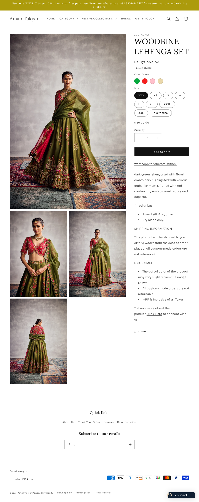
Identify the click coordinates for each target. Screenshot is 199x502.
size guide (141, 122)
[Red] (145, 81)
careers (108, 422)
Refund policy (64, 492)
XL (152, 104)
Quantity (139, 130)
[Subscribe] (130, 444)
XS (155, 95)
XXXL (167, 104)
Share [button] (142, 331)
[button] (68, 19)
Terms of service (103, 492)
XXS (141, 95)
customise (161, 113)
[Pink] (152, 81)
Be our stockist (127, 422)
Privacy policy (83, 492)
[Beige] (160, 81)
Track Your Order (89, 422)
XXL (141, 113)
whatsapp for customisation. (155, 164)
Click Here (154, 314)
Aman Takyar (25, 493)
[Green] (137, 81)
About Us (68, 422)
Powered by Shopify (42, 493)
